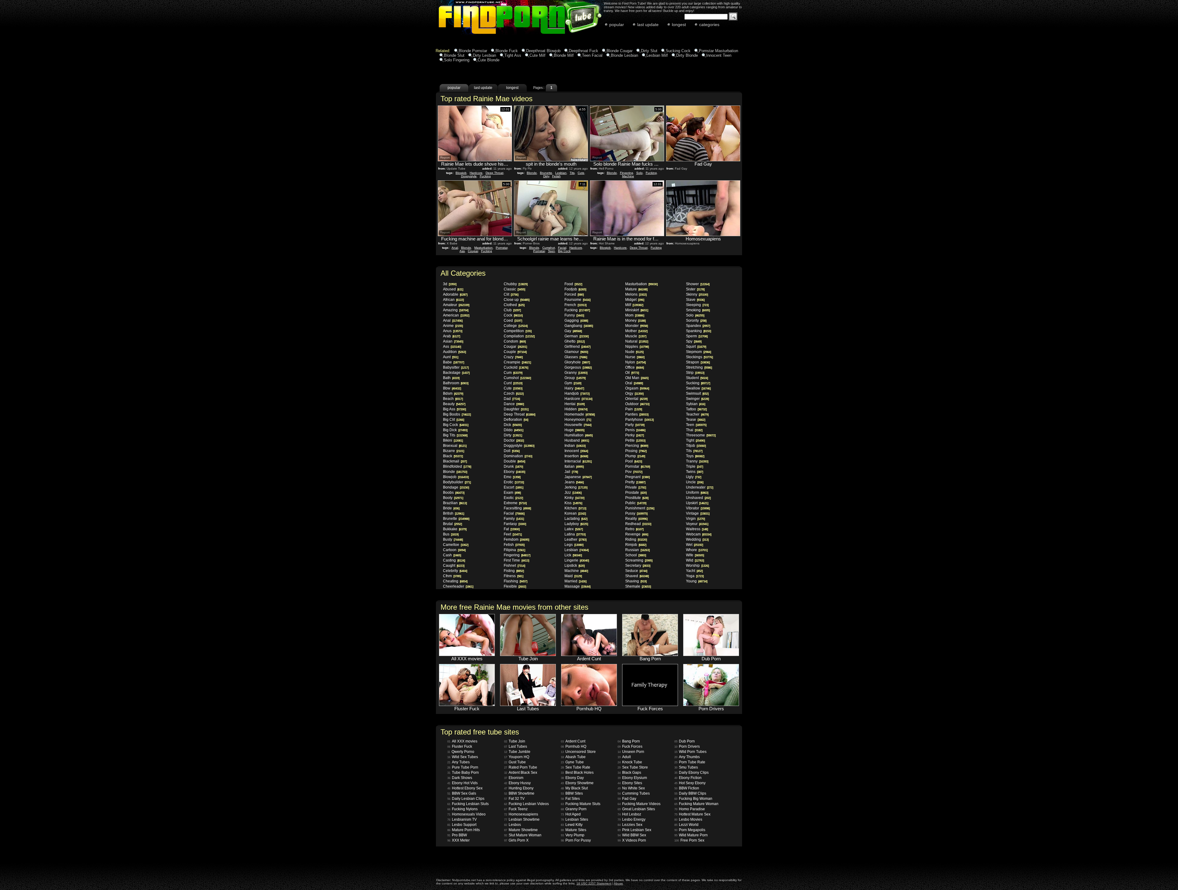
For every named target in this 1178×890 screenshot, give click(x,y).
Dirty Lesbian (484, 55)
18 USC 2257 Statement (593, 883)
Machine (628, 176)
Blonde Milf (564, 55)
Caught (453, 565)
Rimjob (635, 545)
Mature (636, 289)
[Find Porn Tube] (503, 35)
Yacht (694, 571)
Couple (515, 352)
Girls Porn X (516, 840)
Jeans (573, 482)
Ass (462, 251)
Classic (514, 289)
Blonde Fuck (506, 50)
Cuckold (516, 367)
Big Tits (455, 435)
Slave (695, 299)
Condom (514, 341)
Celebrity (455, 571)
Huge (574, 430)
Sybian (695, 404)
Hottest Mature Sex (692, 814)
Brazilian (455, 503)
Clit (511, 294)
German (576, 336)
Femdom (516, 539)
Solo (639, 173)
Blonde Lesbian (624, 55)
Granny (575, 372)
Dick (513, 425)
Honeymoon (577, 419)
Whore (696, 550)
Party (634, 425)
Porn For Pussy (576, 840)
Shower (697, 284)
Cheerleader (458, 586)
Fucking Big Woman (693, 798)
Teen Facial (592, 55)
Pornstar (501, 247)
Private (635, 487)
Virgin (695, 518)
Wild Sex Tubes (462, 757)
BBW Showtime (519, 793)
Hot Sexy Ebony (690, 783)
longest (679, 24)
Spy (693, 341)
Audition (454, 352)
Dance (514, 404)
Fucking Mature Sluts (580, 804)
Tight (695, 440)
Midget (634, 299)
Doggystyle (469, 176)
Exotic (513, 498)
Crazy (513, 357)
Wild (695, 560)
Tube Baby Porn (463, 772)
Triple (694, 466)
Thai (694, 430)
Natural (636, 341)
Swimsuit (697, 393)
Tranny (697, 461)
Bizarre (453, 451)
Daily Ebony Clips (691, 772)
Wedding (697, 539)
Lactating (575, 518)
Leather (575, 539)
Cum (513, 372)
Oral (634, 383)
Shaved (637, 576)
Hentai (574, 404)
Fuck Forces (630, 746)
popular (616, 24)
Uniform (697, 492)
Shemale (638, 586)
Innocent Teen (718, 55)
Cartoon (454, 550)
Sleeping (697, 305)
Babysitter (455, 367)
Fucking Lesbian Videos (526, 804)
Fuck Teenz (516, 809)
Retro (634, 529)
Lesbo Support (461, 825)
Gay (573, 331)
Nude (634, 352)
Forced (573, 294)
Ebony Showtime (577, 783)
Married (575, 581)
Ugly (693, 477)
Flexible (515, 586)
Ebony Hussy (517, 783)
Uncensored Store (578, 752)
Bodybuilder (457, 482)
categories (709, 24)
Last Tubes (515, 746)
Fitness (513, 576)
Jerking (575, 487)
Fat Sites (570, 798)
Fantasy (515, 524)
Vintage (697, 513)
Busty (453, 539)
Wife (695, 555)
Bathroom (455, 383)
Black (453, 456)
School (635, 555)
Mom (634, 315)
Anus (452, 331)
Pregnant (637, 477)
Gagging (576, 320)
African (453, 299)
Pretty (635, 482)
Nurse (634, 357)
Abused (453, 289)
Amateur (456, 305)
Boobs (453, 492)
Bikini (453, 440)
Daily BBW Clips (690, 793)
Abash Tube (573, 757)
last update (648, 24)
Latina (574, 534)
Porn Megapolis (689, 830)
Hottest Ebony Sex (465, 788)
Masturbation (483, 247)
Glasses (575, 357)
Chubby (515, 284)
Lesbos (512, 825)
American (456, 315)
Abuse (618, 883)
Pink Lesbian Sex (634, 830)
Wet (694, 545)
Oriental (636, 399)
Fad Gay (627, 798)
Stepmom (698, 352)
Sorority (696, 320)
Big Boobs (457, 414)
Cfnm (452, 576)
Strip (695, 372)
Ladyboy (576, 524)
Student (697, 378)
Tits (572, 173)
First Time (516, 560)
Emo (512, 477)
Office (634, 367)
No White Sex (631, 788)
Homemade (579, 414)
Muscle (635, 336)
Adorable (455, 294)
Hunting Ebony (518, 788)
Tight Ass (512, 55)
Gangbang (578, 326)
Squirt (696, 346)
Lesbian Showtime (522, 819)
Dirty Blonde (687, 55)
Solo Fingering (456, 60)
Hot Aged (571, 814)
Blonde (532, 173)
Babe (453, 362)
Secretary (637, 565)
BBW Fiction (686, 788)
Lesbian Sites (574, 819)
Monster (636, 326)
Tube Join (514, 741)
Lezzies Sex (630, 825)
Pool (633, 461)
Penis (635, 430)
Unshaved (698, 498)
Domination (518, 456)
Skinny (697, 294)
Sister (695, 289)
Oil (632, 372)
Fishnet (514, 565)
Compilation (519, 336)
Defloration (516, 419)
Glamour (576, 352)
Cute (581, 173)
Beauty (454, 404)
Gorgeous (577, 367)
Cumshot (548, 247)
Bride (451, 508)
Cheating (455, 581)
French (575, 305)
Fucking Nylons (462, 809)
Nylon (635, 362)
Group (574, 378)
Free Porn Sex (689, 840)
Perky (634, 435)
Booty (453, 498)
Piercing (636, 445)
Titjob (696, 445)
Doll (511, 451)
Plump (635, 456)
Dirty (546, 176)
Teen (551, 251)
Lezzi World (686, 825)
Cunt (513, 383)
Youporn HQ (516, 757)
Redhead (638, 524)
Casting (454, 560)
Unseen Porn (631, 752)
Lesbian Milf (657, 55)
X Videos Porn (632, 840)
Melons (635, 294)
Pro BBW (457, 835)
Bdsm (453, 393)
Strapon (698, 362)
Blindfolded (457, 466)
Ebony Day (572, 778)
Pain (633, 409)
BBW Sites (572, 793)
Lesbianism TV (462, 819)
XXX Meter (458, 840)
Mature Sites (573, 830)
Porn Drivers (687, 746)
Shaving (635, 581)
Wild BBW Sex (632, 835)
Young (696, 581)
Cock (513, 315)
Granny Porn (574, 809)
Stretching (699, 367)
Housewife (577, 425)
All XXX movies (462, 741)
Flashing (515, 581)
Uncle (694, 482)
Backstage (456, 372)
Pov (633, 472)
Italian (573, 466)
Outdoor (637, 404)
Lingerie (576, 560)
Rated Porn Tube (520, 767)
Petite (635, 440)
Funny (574, 315)
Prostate (635, 492)
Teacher (697, 414)
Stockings (699, 357)
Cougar (473, 251)
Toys (695, 456)
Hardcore (476, 173)
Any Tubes (458, 762)
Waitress (697, 529)
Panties (636, 414)
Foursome (577, 299)
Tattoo (696, 409)
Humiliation (578, 435)
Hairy (574, 388)
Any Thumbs (687, 757)
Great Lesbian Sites (636, 809)
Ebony (514, 472)
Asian (453, 341)
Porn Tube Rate (689, 762)
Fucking (485, 176)
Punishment (639, 508)
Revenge (636, 534)
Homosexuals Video (466, 814)
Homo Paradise (689, 809)
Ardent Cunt (573, 741)
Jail (571, 472)
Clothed (514, 305)
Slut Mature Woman (522, 835)
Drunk (513, 466)
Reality (636, 518)
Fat (511, 529)
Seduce (636, 571)
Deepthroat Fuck (583, 50)
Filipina (514, 550)
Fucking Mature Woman (696, 804)
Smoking (698, 310)
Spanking (698, 331)
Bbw (452, 388)
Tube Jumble (517, 752)
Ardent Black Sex (520, 772)
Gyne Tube (572, 762)
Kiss (573, 503)
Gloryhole (577, 362)
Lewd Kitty (572, 825)
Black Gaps (629, 772)
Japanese (577, 477)
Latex (573, 529)
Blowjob (461, 173)
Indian (574, 445)
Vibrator (698, 508)
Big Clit (453, 419)
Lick (573, 555)
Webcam (698, 534)
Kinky (574, 498)
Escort (513, 487)
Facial (562, 247)
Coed (513, 320)
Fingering (626, 173)
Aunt (450, 357)
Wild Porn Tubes (690, 752)
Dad (512, 399)
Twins (694, 472)
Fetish (556, 176)
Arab (451, 336)
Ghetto (574, 341)
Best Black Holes (577, 772)
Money (635, 320)
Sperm (696, 336)
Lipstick (574, 565)
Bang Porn (629, 741)
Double (514, 461)
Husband (576, 440)
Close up (516, 299)
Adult (624, 757)
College (515, 326)
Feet (513, 534)
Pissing (635, 451)
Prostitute (636, 498)
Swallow (698, 388)
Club (512, 310)
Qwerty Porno (460, 752)
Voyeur (697, 524)
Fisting (514, 571)
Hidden (575, 409)
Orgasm (637, 388)
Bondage (456, 487)
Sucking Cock (678, 50)
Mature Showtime (521, 830)
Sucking (698, 383)
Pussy (636, 513)
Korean (575, 513)
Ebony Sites (630, 783)
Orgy (634, 393)
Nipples (637, 346)
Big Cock (564, 251)
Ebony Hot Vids (462, 783)
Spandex (698, 326)
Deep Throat (494, 173)
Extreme (515, 503)
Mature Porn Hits (463, 830)
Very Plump (572, 835)
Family (514, 518)
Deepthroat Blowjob (543, 50)
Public (635, 503)
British (453, 513)
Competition (517, 331)
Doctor (514, 440)
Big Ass (454, 409)
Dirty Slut (649, 50)
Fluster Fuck (459, 746)
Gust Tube (515, 762)
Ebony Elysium (632, 778)
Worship (697, 565)
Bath (451, 378)
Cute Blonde (488, 60)
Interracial (577, 461)
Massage (577, 586)
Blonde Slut (454, 55)
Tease (695, 419)
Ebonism (513, 778)
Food (573, 284)
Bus (450, 534)
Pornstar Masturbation (718, 50)
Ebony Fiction (688, 778)
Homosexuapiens (521, 814)
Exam (512, 492)
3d (449, 284)
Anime (453, 326)
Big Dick (455, 430)
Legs (573, 545)
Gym (572, 383)
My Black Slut (574, 788)
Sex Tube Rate (575, 767)
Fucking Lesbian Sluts (468, 804)
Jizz (572, 492)
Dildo (513, 430)
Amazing (455, 310)
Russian (637, 550)
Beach (453, 399)
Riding (636, 539)
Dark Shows (459, 778)
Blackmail (455, 461)
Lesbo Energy (631, 819)
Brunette (546, 173)
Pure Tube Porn (462, 767)
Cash (452, 555)
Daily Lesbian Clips (465, 798)
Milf (634, 305)
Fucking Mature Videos (639, 804)
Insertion (576, 456)
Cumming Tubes (634, 793)
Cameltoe (455, 545)
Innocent (576, 451)
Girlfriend (577, 346)
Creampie (517, 362)
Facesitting (517, 508)
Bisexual (454, 445)
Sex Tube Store (633, 767)
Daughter (516, 409)
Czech (513, 393)
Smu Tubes (686, 767)
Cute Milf (537, 55)
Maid (573, 576)
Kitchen (575, 508)
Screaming (638, 560)
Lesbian (561, 173)
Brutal (452, 524)
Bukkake (454, 529)
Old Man (636, 378)
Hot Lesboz (629, 814)
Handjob (576, 393)
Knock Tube (630, 762)
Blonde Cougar (619, 50)
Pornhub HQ (573, 746)
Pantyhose (639, 419)
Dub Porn (684, 741)
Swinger (697, 399)
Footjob (575, 289)
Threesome (700, 435)
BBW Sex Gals (461, 793)
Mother (636, 331)
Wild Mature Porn (691, 835)
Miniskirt (636, 310)
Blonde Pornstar (473, 50)
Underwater (699, 487)
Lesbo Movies (688, 819)
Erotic (514, 482)
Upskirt (697, 503)
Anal (455, 247)
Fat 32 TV (514, 798)
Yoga (694, 576)
